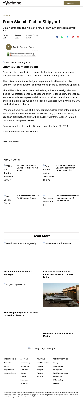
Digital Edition (9, 369)
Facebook (40, 366)
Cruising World (58, 366)
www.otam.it (32, 131)
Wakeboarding (58, 380)
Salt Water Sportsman (60, 373)
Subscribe (7, 363)
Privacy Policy (25, 363)
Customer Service (10, 373)
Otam (10, 142)
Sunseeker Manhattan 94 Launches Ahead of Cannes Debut (67, 198)
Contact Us (24, 369)
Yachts (6, 15)
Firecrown (51, 395)
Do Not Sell (24, 383)
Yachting (56, 383)
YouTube (40, 376)
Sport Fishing (57, 376)
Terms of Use (25, 366)
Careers (23, 373)
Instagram (40, 369)
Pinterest (40, 373)
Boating (55, 363)
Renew (6, 366)
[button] (57, 37)
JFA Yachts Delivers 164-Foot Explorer (28, 197)
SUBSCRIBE (71, 3)
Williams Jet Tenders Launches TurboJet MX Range (27, 167)
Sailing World (57, 369)
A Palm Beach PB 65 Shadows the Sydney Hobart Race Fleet (65, 167)
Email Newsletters (43, 363)
